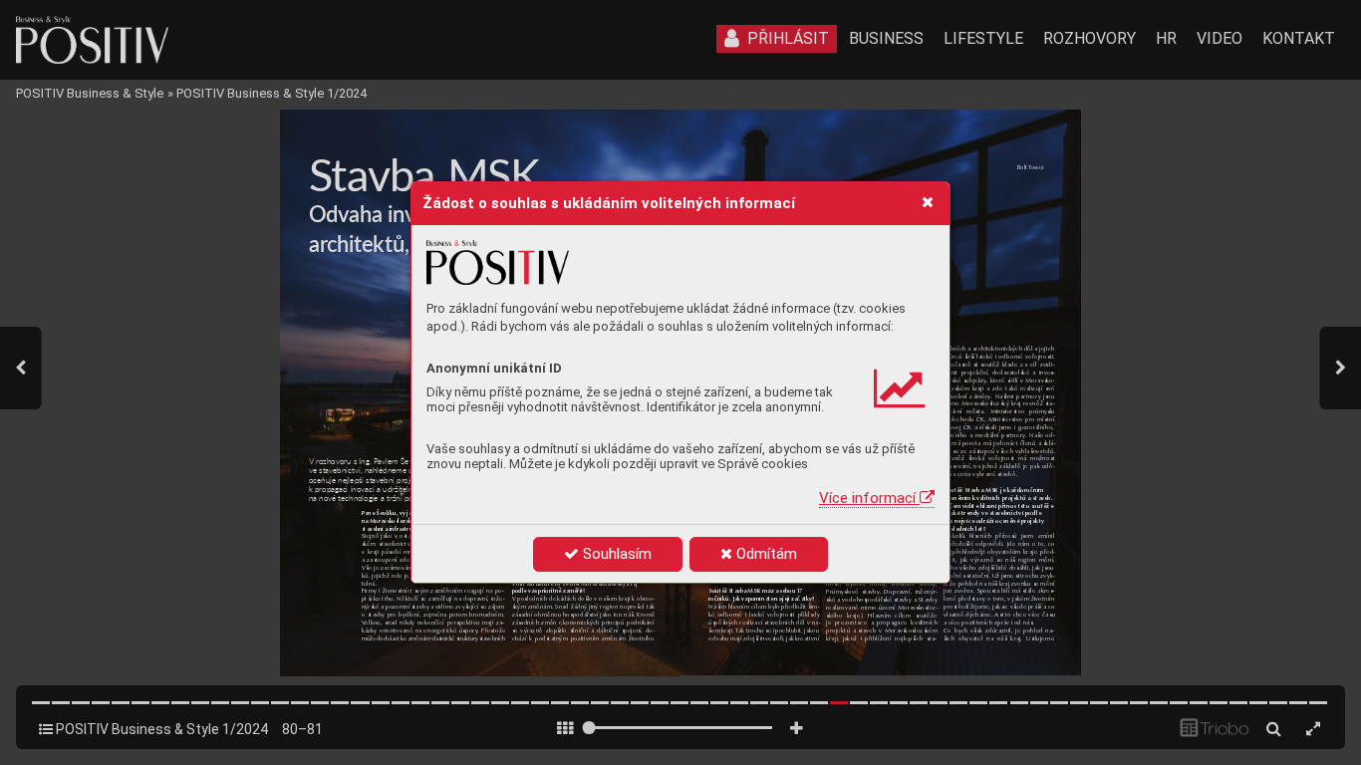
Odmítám (764, 554)
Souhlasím (615, 554)
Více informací (869, 498)
